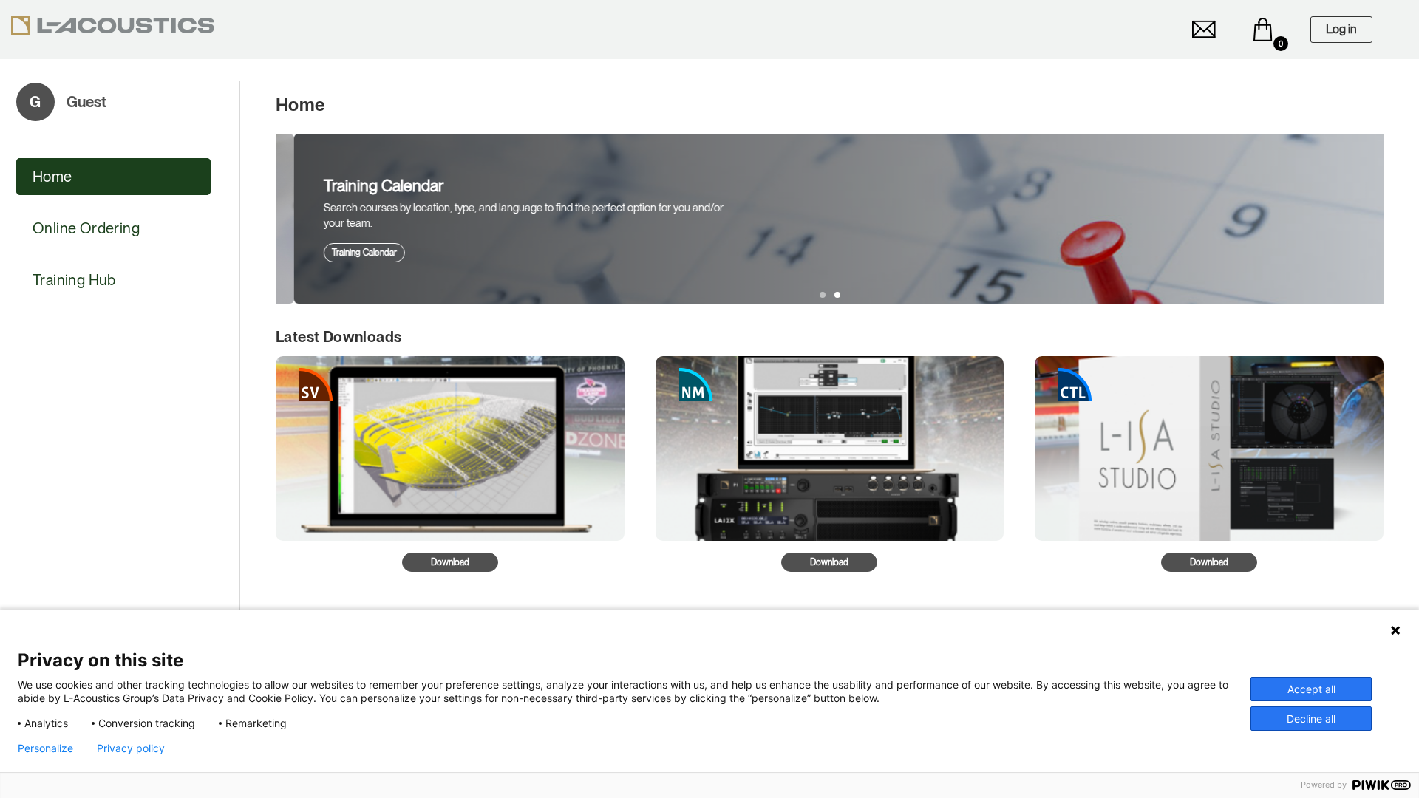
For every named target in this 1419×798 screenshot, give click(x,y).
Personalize (45, 748)
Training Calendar (345, 253)
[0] (1263, 29)
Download (450, 562)
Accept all (1311, 689)
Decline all (1311, 718)
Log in (1341, 29)
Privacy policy (131, 748)
